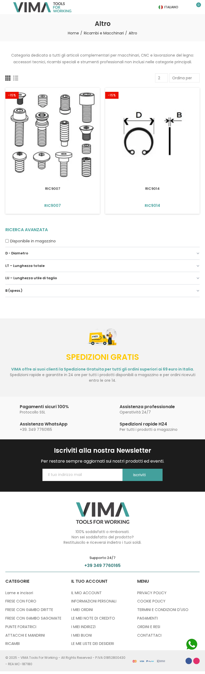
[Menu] (7, 7)
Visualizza (52, 205)
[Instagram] (196, 661)
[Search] (189, 7)
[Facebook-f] (189, 661)
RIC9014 (152, 188)
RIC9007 (52, 188)
